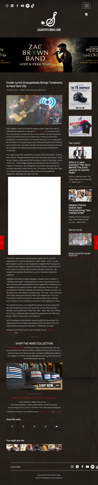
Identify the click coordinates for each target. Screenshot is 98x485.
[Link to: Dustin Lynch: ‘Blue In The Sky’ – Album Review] (44, 447)
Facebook (50, 330)
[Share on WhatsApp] (34, 426)
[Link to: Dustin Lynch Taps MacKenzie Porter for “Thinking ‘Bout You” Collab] (30, 447)
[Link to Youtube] (22, 6)
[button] (49, 54)
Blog (22, 90)
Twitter (20, 333)
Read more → (77, 182)
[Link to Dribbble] (33, 6)
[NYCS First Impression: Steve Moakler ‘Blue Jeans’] (2, 243)
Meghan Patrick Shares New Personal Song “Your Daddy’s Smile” (80, 209)
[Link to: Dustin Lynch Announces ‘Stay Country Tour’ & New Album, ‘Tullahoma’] (9, 447)
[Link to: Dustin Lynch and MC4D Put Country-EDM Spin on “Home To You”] (23, 447)
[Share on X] (23, 426)
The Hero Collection (16, 348)
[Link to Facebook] (17, 6)
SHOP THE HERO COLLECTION (34, 343)
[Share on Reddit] (45, 426)
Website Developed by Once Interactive (49, 478)
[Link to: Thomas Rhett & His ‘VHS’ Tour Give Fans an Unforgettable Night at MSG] (16, 447)
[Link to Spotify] (27, 6)
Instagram (10, 333)
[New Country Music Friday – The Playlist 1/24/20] (96, 243)
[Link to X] (12, 6)
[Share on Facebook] (12, 426)
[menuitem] (87, 6)
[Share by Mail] (56, 426)
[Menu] (86, 6)
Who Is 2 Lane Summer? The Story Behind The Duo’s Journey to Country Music (79, 167)
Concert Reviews (30, 90)
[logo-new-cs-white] (49, 19)
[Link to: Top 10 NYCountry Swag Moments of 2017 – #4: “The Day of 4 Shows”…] (58, 447)
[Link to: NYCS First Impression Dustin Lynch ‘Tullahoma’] (51, 447)
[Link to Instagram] (7, 6)
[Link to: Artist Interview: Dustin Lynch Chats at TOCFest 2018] (37, 447)
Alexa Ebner (42, 90)
